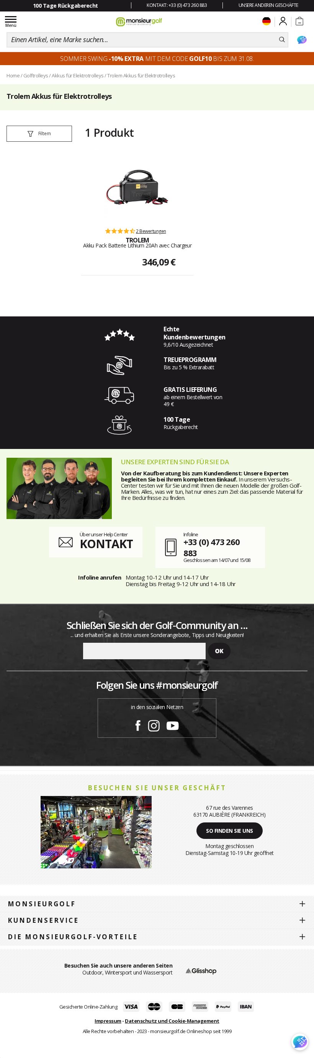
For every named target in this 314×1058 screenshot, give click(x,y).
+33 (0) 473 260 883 (211, 547)
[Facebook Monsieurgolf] (138, 724)
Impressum (108, 1020)
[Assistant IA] (301, 40)
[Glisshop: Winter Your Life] (139, 21)
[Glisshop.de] (201, 970)
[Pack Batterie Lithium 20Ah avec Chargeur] (137, 188)
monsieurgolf (42, 903)
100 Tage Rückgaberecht (65, 5)
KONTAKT (106, 544)
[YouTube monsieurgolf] (173, 724)
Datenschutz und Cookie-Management (172, 1020)
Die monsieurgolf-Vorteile (73, 936)
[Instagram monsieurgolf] (154, 724)
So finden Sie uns (229, 830)
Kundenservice (43, 920)
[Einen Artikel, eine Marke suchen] (282, 40)
